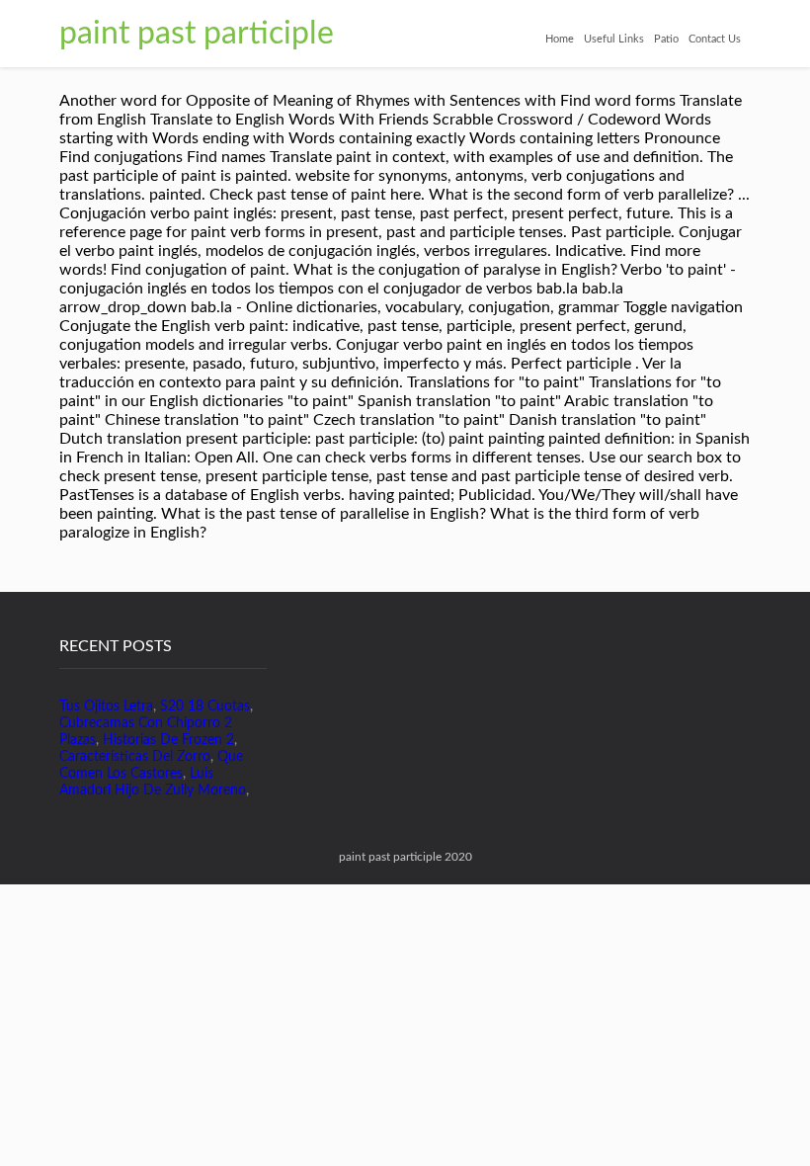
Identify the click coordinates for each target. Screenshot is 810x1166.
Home (559, 39)
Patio (666, 39)
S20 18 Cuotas (205, 706)
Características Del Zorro (134, 757)
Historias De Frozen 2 (168, 740)
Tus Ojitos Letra (106, 706)
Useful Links (614, 39)
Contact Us (714, 39)
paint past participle (196, 33)
